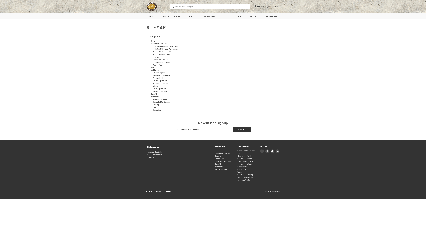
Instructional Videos (160, 99)
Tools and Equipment (233, 16)
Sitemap (240, 183)
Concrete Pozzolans (163, 52)
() (278, 7)
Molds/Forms (209, 16)
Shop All (254, 16)
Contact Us (157, 110)
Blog (154, 107)
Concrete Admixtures (163, 54)
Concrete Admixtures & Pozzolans (166, 46)
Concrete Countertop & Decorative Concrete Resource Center (246, 177)
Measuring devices (160, 91)
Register (268, 7)
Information (271, 16)
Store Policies (242, 167)
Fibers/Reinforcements (162, 60)
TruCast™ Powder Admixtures (166, 49)
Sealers (192, 16)
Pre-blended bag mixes (162, 62)
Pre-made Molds (159, 78)
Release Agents (159, 73)
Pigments (156, 57)
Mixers (155, 86)
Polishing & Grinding (160, 83)
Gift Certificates (221, 169)
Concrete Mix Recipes (161, 102)
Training (156, 105)
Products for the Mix (171, 16)
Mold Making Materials (162, 75)
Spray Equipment (159, 89)
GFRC (151, 16)
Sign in (259, 7)
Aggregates (157, 65)
